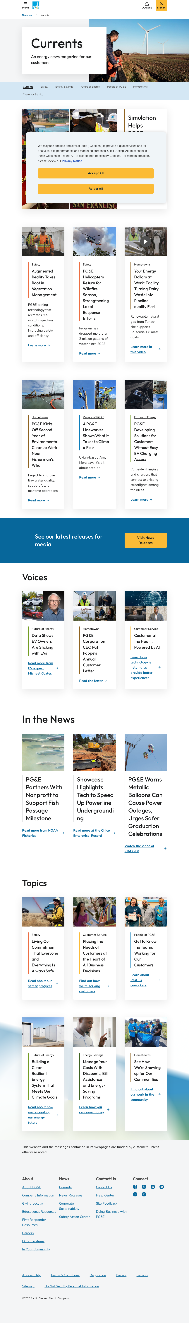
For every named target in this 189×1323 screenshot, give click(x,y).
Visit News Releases (145, 540)
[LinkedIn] (152, 1186)
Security (142, 1275)
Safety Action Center (74, 1217)
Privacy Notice (72, 161)
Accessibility (31, 1275)
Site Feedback (106, 1203)
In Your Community (36, 1249)
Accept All (96, 173)
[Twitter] (144, 1186)
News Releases (71, 1195)
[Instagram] (135, 1194)
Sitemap (28, 1286)
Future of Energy (145, 417)
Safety (36, 265)
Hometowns (142, 265)
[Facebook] (135, 1186)
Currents (65, 1187)
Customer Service (146, 629)
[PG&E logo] (36, 5)
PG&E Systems (33, 1241)
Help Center (105, 1195)
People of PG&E (93, 417)
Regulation (98, 1275)
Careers (28, 1233)
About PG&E (31, 1187)
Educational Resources (39, 1211)
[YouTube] (161, 1186)
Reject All (96, 188)
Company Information (38, 1195)
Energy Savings (93, 1055)
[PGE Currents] (144, 1194)
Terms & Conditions (65, 1275)
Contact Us (104, 1187)
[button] (25, 5)
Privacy (121, 1275)
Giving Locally (32, 1203)
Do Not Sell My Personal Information (71, 1286)
